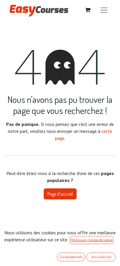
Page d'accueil (60, 194)
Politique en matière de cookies (91, 240)
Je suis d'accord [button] (101, 257)
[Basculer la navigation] (104, 9)
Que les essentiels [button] (70, 257)
